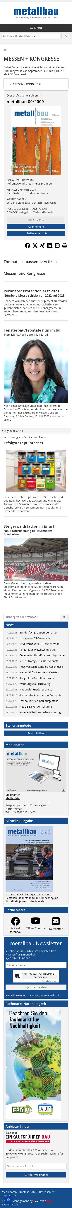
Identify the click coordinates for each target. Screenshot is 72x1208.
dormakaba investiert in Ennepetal (34, 695)
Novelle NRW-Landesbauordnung (33, 712)
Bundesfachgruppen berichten (32, 632)
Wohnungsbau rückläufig (28, 684)
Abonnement (36, 226)
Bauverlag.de (10, 1204)
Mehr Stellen (36, 733)
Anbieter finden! (37, 1175)
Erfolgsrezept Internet (23, 442)
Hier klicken (40, 977)
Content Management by (17, 1201)
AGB (34, 1192)
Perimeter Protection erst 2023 (31, 291)
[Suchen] (66, 36)
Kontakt (24, 1192)
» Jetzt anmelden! (36, 987)
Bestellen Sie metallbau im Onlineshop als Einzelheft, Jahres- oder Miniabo (32, 899)
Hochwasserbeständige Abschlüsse (34, 666)
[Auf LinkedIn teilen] (50, 247)
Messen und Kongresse (24, 273)
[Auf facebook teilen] (27, 247)
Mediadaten (13, 795)
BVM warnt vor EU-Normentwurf (32, 644)
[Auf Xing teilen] (42, 247)
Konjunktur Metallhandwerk (30, 678)
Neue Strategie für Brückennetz (32, 661)
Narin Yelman (14, 808)
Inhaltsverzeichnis (36, 233)
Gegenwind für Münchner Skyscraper (36, 655)
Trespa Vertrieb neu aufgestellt (32, 701)
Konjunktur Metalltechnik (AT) (31, 649)
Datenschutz (47, 1192)
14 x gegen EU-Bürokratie (28, 638)
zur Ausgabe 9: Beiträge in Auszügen (28, 894)
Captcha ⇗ (50, 981)
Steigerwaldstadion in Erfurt (29, 526)
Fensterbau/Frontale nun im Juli (32, 330)
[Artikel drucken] (64, 245)
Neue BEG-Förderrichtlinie (29, 706)
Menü (38, 28)
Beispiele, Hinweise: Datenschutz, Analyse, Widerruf (32, 995)
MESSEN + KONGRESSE (27, 84)
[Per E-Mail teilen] (57, 245)
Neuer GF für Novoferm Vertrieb (32, 672)
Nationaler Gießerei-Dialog (29, 689)
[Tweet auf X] (35, 247)
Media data (13, 798)
